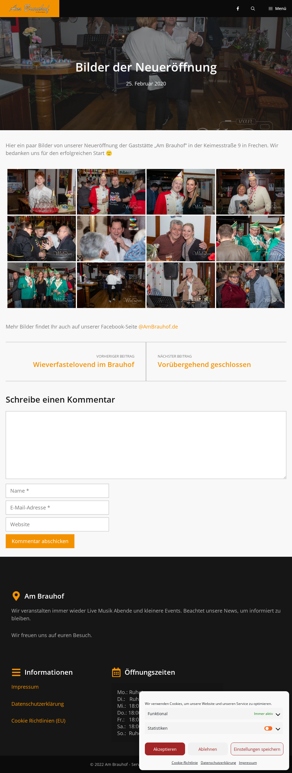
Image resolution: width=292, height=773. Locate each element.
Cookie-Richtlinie (185, 762)
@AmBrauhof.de (158, 326)
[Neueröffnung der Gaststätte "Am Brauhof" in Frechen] (41, 192)
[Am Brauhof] (29, 8)
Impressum (248, 762)
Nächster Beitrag (175, 356)
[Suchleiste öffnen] (253, 8)
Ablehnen (207, 749)
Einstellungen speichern (257, 749)
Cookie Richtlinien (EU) (38, 720)
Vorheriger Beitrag (115, 356)
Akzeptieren (165, 749)
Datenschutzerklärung (218, 762)
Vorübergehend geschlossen (204, 364)
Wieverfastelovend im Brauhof (83, 364)
